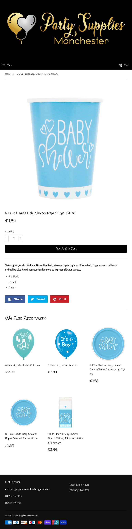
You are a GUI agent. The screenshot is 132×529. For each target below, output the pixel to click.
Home (7, 73)
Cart (126, 65)
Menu (10, 65)
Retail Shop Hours (79, 485)
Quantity (9, 231)
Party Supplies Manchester (25, 515)
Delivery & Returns (79, 490)
